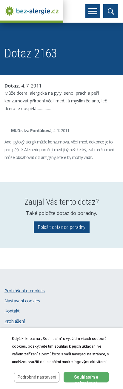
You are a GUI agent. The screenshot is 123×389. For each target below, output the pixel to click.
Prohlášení (14, 321)
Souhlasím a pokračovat (86, 378)
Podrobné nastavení (37, 377)
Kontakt (12, 311)
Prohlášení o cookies (24, 290)
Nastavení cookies (22, 301)
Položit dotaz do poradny (61, 227)
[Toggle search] (110, 11)
